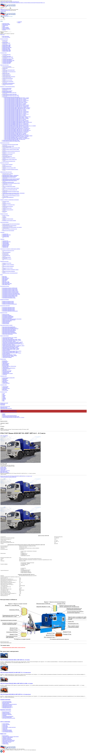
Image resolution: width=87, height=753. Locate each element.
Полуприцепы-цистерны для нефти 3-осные (10, 290)
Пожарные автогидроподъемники (8, 230)
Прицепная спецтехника (5, 709)
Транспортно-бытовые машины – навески (9, 355)
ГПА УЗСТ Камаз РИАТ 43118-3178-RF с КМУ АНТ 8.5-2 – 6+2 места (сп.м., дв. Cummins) (20, 125)
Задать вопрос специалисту (5, 470)
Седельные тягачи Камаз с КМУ (7, 58)
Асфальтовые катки (5, 372)
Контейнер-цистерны (6, 350)
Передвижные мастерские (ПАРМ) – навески (10, 347)
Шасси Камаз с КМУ (6, 282)
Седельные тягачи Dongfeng (7, 61)
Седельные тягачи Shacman (7, 59)
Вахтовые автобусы (5, 703)
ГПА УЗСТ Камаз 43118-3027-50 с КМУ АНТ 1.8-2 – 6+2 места (15, 110)
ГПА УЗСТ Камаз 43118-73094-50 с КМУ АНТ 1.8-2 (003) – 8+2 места (16, 134)
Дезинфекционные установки (7, 373)
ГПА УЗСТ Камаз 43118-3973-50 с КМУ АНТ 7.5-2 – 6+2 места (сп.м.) (16, 127)
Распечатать (3, 423)
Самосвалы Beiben (5, 243)
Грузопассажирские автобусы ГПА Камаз (9, 94)
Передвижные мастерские (4, 142)
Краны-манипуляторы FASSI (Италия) (9, 332)
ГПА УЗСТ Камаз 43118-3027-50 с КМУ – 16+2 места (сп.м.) (14, 139)
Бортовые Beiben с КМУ (6, 50)
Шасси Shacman (5, 279)
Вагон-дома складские (6, 37)
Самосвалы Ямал (5, 386)
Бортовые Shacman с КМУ (6, 47)
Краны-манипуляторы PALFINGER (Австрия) (10, 328)
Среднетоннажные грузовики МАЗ (8, 377)
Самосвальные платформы (7, 357)
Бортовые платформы (6, 353)
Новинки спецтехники (31, 2)
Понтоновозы (4, 362)
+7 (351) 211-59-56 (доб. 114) (5, 10)
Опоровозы (4, 715)
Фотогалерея (2, 404)
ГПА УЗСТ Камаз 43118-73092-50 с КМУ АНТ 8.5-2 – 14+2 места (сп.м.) (16, 138)
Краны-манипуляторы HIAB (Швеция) (9, 330)
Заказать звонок (3, 11)
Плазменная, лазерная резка (7, 739)
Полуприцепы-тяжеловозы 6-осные (8, 310)
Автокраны (2, 232)
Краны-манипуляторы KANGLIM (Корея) (9, 333)
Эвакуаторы (4, 369)
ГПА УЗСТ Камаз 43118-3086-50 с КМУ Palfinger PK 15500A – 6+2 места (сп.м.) (18, 122)
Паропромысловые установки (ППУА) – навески (10, 348)
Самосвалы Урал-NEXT (6, 241)
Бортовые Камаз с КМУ (6, 44)
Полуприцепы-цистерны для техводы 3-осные (10, 292)
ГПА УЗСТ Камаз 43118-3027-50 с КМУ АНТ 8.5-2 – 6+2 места (15, 115)
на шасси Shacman (5, 723)
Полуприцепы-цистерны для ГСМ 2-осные (9, 287)
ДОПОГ (1, 411)
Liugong (3, 397)
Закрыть (7, 423)
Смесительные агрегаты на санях (8, 182)
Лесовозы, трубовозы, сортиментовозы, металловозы (9, 199)
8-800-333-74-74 (3, 9)
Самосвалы (2, 239)
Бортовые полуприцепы (4, 299)
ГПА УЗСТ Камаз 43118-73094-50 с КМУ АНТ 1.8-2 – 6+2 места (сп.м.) (16, 129)
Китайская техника (3, 391)
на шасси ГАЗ (4, 728)
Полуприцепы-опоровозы (6, 315)
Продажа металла (5, 735)
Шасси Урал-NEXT (5, 278)
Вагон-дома (2, 34)
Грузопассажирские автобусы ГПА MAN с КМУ (10, 140)
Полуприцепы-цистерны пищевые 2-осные (9, 295)
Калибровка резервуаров (6, 738)
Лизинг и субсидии (24, 2)
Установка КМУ (5, 742)
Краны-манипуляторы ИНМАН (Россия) (9, 327)
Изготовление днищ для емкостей (8, 741)
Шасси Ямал (4, 389)
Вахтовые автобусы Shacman (7, 90)
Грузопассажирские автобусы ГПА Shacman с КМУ (11, 141)
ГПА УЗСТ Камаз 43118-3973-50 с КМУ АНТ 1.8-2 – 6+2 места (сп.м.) (16, 126)
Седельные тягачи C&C (6, 63)
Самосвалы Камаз (5, 242)
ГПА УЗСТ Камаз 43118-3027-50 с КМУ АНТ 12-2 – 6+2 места (15, 119)
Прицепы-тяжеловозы (6, 321)
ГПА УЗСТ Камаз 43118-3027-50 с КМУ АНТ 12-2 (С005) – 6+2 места (16, 120)
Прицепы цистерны (5, 712)
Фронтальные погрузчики (6, 370)
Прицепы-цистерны (5, 314)
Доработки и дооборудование (7, 737)
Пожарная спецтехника (4, 261)
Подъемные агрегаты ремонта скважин (9, 220)
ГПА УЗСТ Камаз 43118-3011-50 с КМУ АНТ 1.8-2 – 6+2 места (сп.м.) (16, 100)
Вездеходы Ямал (5, 390)
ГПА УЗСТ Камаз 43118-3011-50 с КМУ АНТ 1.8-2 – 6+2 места (15, 99)
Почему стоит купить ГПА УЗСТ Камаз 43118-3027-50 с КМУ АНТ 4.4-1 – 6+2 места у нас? (16, 476)
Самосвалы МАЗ (5, 380)
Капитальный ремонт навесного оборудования (8, 410)
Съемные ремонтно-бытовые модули (8, 161)
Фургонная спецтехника (4, 162)
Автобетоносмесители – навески (8, 356)
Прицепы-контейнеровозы (7, 320)
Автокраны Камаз (5, 235)
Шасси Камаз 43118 (3, 471)
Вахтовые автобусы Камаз (6, 88)
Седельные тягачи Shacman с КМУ (8, 60)
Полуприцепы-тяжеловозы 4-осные (8, 309)
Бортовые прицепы (5, 323)
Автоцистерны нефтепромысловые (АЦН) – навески (11, 339)
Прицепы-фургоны (5, 322)
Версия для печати (3, 468)
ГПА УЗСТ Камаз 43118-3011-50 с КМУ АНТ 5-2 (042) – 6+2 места (15, 102)
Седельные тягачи (3, 52)
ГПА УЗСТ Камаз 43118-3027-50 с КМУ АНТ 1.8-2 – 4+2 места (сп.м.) (16, 98)
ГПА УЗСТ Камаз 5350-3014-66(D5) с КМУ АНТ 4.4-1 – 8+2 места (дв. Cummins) (18, 135)
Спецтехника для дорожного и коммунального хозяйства (10, 248)
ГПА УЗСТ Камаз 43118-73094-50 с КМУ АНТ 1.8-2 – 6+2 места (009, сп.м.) (17, 130)
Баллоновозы (4, 360)
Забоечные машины (5, 363)
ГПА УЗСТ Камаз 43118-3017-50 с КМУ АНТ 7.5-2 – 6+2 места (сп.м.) (16, 106)
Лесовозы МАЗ (5, 382)
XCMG (3, 393)
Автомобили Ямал (3, 384)
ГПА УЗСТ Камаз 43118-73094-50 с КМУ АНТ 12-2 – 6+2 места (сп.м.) (16, 131)
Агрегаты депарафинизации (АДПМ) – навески (10, 349)
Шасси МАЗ (4, 381)
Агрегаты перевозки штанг (7, 717)
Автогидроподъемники (4, 222)
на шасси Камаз (5, 726)
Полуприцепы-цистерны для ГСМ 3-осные (9, 288)
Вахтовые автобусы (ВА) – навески (8, 344)
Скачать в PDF (2, 469)
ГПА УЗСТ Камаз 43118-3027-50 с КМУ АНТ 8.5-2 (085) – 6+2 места (16, 117)
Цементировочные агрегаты (7, 705)
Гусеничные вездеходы (6, 368)
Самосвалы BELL (5, 367)
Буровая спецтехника (4, 213)
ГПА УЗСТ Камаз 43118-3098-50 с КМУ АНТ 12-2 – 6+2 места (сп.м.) (16, 124)
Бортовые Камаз (5, 42)
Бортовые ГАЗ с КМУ (6, 48)
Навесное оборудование (4, 335)
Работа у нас (42, 2)
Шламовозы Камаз (5, 245)
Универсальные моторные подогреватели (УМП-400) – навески (13, 345)
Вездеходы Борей (5, 364)
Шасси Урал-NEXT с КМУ (7, 283)
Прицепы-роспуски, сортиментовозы (8, 319)
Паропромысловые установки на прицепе (9, 176)
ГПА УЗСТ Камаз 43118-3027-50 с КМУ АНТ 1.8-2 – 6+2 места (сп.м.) (16, 111)
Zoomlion (4, 395)
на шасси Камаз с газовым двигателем (9, 727)
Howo (3, 399)
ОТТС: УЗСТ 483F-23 (4, 435)
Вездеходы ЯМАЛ (5, 365)
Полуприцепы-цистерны (4, 286)
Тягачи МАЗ (4, 379)
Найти (1, 21)
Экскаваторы (4, 374)
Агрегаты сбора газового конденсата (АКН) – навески (11, 340)
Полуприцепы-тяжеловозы (5, 305)
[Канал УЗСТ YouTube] (4, 752)
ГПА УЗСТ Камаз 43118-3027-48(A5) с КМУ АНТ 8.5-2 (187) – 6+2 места (17, 108)
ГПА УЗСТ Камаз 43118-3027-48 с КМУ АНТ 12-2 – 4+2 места (15, 109)
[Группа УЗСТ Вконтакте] (1, 752)
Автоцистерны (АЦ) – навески (7, 338)
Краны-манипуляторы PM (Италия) (8, 331)
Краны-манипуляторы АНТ (5, 406)
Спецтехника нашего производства (14, 2)
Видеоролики (38, 2)
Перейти (2, 32)
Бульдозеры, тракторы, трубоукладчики (9, 366)
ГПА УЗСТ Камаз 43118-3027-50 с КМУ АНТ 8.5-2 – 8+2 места (15, 133)
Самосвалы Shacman (5, 244)
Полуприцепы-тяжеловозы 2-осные (8, 307)
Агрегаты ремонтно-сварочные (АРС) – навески (10, 346)
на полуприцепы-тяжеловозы (7, 731)
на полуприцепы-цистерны (7, 730)
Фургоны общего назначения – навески (9, 354)
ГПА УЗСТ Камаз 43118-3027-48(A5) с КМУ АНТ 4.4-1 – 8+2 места (16, 132)
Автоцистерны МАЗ (5, 383)
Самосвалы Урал (5, 240)
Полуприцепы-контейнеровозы (7, 317)
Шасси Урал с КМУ (5, 281)
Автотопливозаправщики (6, 701)
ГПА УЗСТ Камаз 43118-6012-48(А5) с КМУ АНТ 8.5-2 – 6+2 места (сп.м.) (17, 128)
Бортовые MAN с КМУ (6, 45)
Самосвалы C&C (5, 247)
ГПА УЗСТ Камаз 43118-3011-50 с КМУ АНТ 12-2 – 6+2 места (15, 104)
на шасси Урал (4, 725)
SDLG (3, 400)
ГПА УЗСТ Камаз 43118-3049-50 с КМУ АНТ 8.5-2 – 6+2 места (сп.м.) (16, 121)
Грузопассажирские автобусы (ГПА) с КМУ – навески (11, 352)
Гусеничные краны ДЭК (6, 371)
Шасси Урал (4, 276)
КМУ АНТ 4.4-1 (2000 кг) (4, 472)
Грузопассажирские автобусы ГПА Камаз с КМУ (10, 96)
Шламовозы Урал (5, 246)
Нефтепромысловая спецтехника (6, 408)
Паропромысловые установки (7, 706)
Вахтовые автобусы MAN (6, 91)
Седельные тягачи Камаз (6, 56)
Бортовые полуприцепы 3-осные (8, 302)
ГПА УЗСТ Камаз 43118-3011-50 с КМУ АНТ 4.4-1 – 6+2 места (15, 101)
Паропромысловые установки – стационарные (10, 175)
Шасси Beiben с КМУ (6, 284)
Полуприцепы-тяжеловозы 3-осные (8, 308)
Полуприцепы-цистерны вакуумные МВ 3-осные (10, 293)
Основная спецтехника (5, 699)
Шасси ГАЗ (4, 280)
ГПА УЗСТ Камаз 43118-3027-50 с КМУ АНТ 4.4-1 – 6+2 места (15, 113)
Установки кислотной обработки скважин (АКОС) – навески (12, 343)
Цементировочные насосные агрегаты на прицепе (11, 178)
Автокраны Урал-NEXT (6, 234)
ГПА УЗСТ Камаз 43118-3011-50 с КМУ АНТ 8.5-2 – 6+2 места (15, 103)
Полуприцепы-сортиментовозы (7, 316)
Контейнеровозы (5, 361)
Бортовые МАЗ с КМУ (6, 49)
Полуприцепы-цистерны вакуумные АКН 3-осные (11, 294)
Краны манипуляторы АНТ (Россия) (8, 326)
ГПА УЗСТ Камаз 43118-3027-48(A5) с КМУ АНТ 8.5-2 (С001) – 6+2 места (17, 107)
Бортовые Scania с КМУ (6, 51)
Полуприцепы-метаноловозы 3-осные (8, 297)
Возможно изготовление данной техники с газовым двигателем (13, 647)
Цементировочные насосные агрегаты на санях (10, 179)
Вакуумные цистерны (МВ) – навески (9, 341)
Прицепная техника (3, 312)
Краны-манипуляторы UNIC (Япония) (9, 329)
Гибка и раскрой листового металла (8, 740)
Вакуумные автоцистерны (6, 702)
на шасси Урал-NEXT (6, 724)
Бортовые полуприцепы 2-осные (8, 301)
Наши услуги (3, 733)
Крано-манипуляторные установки (6, 325)
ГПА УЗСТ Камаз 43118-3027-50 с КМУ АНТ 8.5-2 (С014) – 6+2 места (16, 118)
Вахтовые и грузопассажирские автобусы (7, 86)
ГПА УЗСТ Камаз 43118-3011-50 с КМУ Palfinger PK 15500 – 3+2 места (16, 97)
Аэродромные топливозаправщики (8, 83)
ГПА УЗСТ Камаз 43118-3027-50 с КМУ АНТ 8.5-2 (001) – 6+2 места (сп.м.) (17, 116)
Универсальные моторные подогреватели (9, 704)
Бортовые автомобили (4, 38)
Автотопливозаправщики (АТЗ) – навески (9, 337)
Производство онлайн (4, 2)
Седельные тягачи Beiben (6, 62)
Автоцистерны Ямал (6, 388)
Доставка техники (5, 743)
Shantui (3, 396)
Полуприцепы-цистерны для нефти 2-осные (10, 289)
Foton (3, 394)
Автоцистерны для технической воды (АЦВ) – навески (11, 342)
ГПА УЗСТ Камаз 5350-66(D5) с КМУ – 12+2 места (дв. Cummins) (15, 137)
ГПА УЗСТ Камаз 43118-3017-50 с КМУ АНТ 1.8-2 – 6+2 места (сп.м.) (16, 105)
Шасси (1, 274)
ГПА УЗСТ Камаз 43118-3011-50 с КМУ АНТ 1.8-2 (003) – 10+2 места (16, 136)
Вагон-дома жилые (5, 36)
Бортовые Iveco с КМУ (6, 46)
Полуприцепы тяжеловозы (7, 714)
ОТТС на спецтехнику (5, 721)
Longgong (4, 398)
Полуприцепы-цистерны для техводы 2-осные (10, 291)
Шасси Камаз (4, 277)
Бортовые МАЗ (5, 378)
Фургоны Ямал (5, 387)
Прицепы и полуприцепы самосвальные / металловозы (11, 318)
